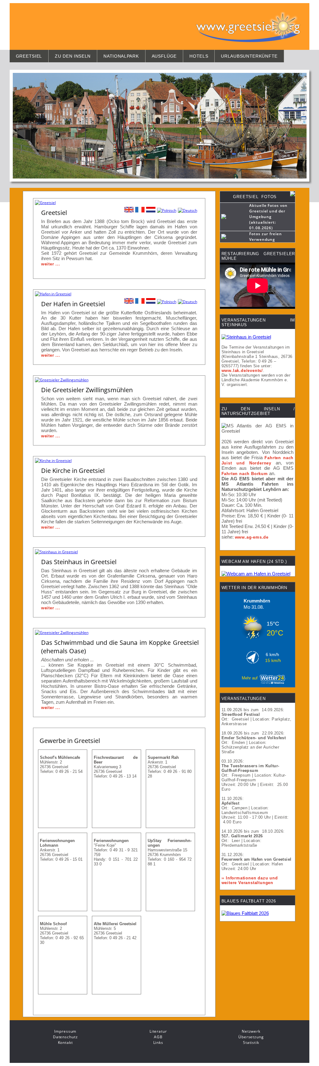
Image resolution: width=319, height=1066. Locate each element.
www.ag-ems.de (252, 537)
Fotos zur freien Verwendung (265, 236)
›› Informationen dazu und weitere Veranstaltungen (249, 880)
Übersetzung (251, 1037)
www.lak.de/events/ (242, 370)
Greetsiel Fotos (255, 196)
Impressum (65, 1031)
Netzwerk (251, 1031)
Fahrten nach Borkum (244, 473)
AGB (158, 1037)
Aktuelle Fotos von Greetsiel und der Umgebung (268, 211)
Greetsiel (29, 56)
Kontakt (65, 1042)
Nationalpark (121, 56)
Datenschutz (65, 1037)
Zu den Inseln (73, 56)
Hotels (198, 56)
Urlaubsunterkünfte (249, 56)
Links (158, 1042)
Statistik (251, 1042)
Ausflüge (164, 56)
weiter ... (50, 264)
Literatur (158, 1031)
